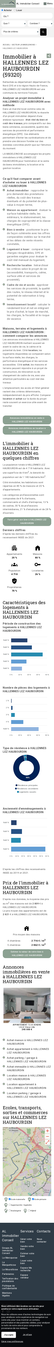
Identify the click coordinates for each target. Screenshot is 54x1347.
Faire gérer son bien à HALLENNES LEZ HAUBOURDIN (27, 521)
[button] (26, 785)
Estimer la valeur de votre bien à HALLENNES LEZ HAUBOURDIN (27, 954)
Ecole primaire (40, 1199)
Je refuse (27, 1334)
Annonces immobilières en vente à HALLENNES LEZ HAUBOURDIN (27, 420)
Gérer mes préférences (12, 1341)
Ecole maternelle (18, 1199)
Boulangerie (16, 1211)
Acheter (7, 10)
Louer (19, 10)
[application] (26, 655)
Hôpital (33, 1211)
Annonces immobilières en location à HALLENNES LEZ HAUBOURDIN (27, 430)
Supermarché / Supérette (21, 1205)
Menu (49, 3)
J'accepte (8, 1335)
